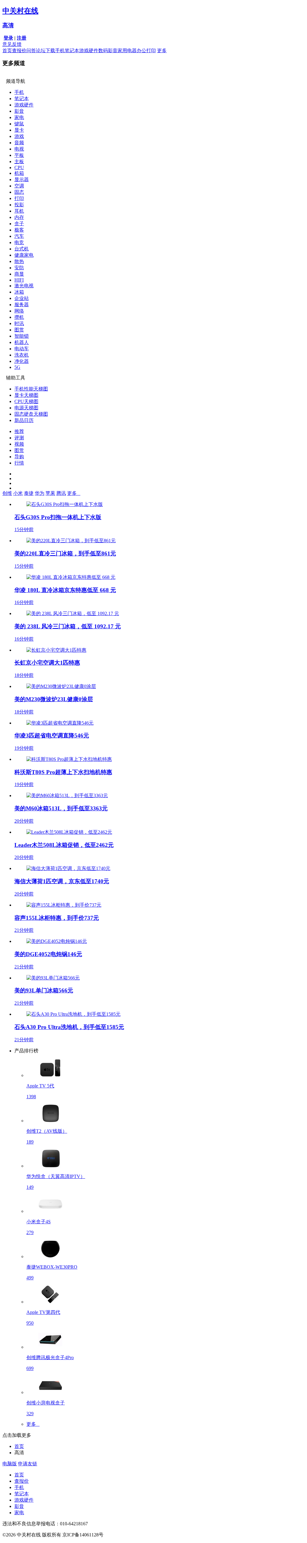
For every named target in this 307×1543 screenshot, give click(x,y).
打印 (19, 198)
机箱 (19, 173)
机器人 (21, 342)
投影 (19, 204)
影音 (19, 111)
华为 (39, 493)
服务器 (21, 304)
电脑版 (9, 1463)
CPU (19, 167)
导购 (19, 456)
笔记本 (72, 50)
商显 (19, 274)
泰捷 (29, 493)
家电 (19, 117)
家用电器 (127, 50)
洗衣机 (21, 354)
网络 (19, 310)
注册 (21, 37)
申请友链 (27, 1463)
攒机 (19, 317)
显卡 (19, 130)
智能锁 (21, 336)
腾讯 (61, 493)
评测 (19, 437)
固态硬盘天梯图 (31, 414)
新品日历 (24, 420)
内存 (19, 217)
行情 (19, 462)
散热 (19, 261)
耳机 (19, 211)
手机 (60, 50)
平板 (19, 155)
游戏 (19, 136)
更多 (162, 50)
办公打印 (146, 50)
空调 (19, 185)
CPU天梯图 (26, 401)
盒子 (19, 223)
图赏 (19, 329)
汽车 (19, 236)
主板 (19, 161)
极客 (19, 229)
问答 (31, 50)
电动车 (21, 348)
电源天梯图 (26, 407)
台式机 (21, 248)
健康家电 (24, 255)
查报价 (19, 50)
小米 (18, 493)
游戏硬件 (88, 50)
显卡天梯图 (26, 395)
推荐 (19, 431)
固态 (19, 192)
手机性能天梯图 (31, 388)
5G (17, 367)
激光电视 (24, 285)
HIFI (19, 280)
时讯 (19, 323)
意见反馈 (12, 44)
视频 (19, 444)
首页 (7, 50)
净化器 (21, 361)
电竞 (19, 242)
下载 (50, 50)
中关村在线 (20, 11)
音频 (19, 142)
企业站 (21, 298)
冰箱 (19, 292)
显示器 (21, 179)
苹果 (50, 493)
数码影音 (108, 50)
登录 (8, 37)
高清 (8, 25)
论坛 (41, 50)
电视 (19, 148)
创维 (7, 493)
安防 (19, 267)
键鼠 (19, 123)
